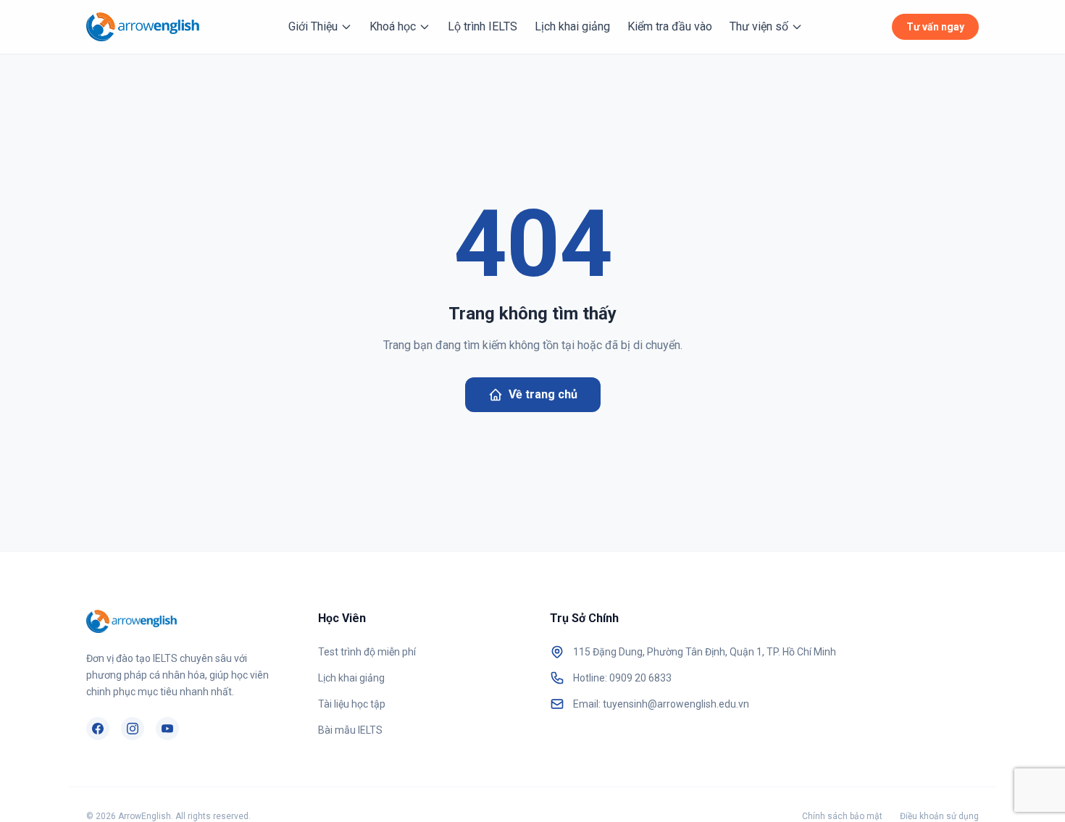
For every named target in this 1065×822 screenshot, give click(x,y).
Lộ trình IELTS (482, 26)
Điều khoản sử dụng (939, 816)
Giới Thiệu (313, 26)
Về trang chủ (543, 394)
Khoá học (392, 26)
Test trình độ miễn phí (367, 652)
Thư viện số (759, 26)
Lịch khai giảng (572, 26)
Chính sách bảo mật (842, 816)
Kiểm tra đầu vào (669, 26)
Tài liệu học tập (351, 704)
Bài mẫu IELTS (350, 730)
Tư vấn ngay (935, 27)
